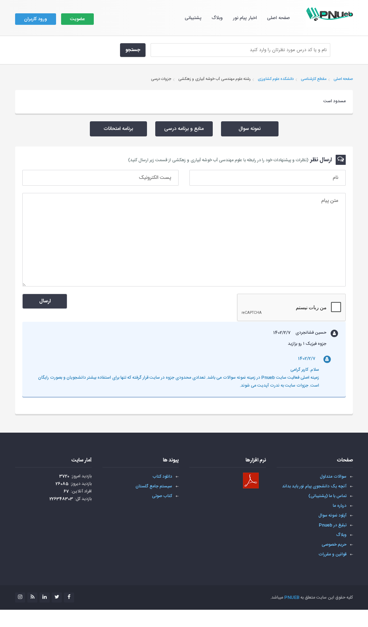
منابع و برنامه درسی (184, 129)
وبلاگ (217, 18)
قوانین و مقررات (332, 554)
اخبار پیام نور (245, 18)
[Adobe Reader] (251, 480)
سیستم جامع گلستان (153, 486)
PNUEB (291, 597)
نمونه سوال (250, 129)
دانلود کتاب (162, 476)
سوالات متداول (333, 476)
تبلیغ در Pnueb (332, 525)
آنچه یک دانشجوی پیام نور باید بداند (314, 486)
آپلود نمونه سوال (332, 515)
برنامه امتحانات (118, 129)
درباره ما (339, 505)
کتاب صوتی (162, 496)
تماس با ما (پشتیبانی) (327, 496)
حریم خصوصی (334, 544)
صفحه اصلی (278, 18)
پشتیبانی (193, 18)
